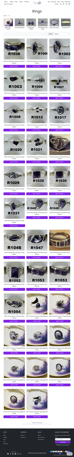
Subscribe (62, 442)
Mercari (21, 1)
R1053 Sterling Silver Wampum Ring (37, 284)
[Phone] (20, 453)
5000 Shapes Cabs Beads (43, 28)
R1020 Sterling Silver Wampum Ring (14, 157)
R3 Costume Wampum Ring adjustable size (60, 348)
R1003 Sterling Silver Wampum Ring (14, 93)
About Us (23, 435)
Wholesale (67, 1)
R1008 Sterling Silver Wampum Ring (14, 125)
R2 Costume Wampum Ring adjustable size (14, 348)
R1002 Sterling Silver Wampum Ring (60, 61)
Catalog (11, 1)
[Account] (63, 4)
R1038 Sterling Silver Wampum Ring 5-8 (14, 61)
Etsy (49, 1)
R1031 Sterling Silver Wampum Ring (14, 220)
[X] (10, 453)
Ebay (16, 1)
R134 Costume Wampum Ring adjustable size (37, 316)
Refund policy (41, 439)
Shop (4, 435)
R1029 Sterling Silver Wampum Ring (14, 188)
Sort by (50, 34)
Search (39, 435)
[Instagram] (13, 453)
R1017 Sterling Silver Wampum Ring (59, 125)
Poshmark (53, 1)
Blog (62, 1)
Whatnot (26, 1)
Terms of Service (41, 437)
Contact (57, 4)
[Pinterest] (15, 453)
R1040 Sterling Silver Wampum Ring (37, 212)
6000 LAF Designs (54, 27)
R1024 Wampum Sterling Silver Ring (60, 157)
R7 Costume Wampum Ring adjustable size (60, 380)
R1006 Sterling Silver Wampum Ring (37, 93)
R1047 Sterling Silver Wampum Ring (37, 252)
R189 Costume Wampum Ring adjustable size (60, 316)
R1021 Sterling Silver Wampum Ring (37, 157)
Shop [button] (5, 1)
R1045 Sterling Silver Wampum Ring (60, 212)
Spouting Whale (66, 27)
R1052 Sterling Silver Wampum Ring (14, 284)
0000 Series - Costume (8, 28)
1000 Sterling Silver (19, 27)
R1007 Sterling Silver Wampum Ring (60, 93)
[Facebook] (8, 453)
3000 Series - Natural (31, 28)
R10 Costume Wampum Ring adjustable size (37, 411)
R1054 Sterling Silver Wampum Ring (14, 316)
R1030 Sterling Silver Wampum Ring (37, 188)
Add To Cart (14, 66)
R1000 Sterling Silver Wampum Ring (37, 61)
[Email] (18, 453)
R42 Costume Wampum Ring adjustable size (14, 380)
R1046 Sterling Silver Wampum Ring (14, 252)
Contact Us (23, 437)
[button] (60, 4)
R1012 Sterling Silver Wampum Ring (37, 125)
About (58, 1)
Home (4, 15)
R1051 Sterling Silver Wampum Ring (59, 252)
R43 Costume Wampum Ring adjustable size (37, 380)
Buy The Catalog (8, 4)
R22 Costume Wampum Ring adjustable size (37, 348)
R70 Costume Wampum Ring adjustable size (14, 411)
